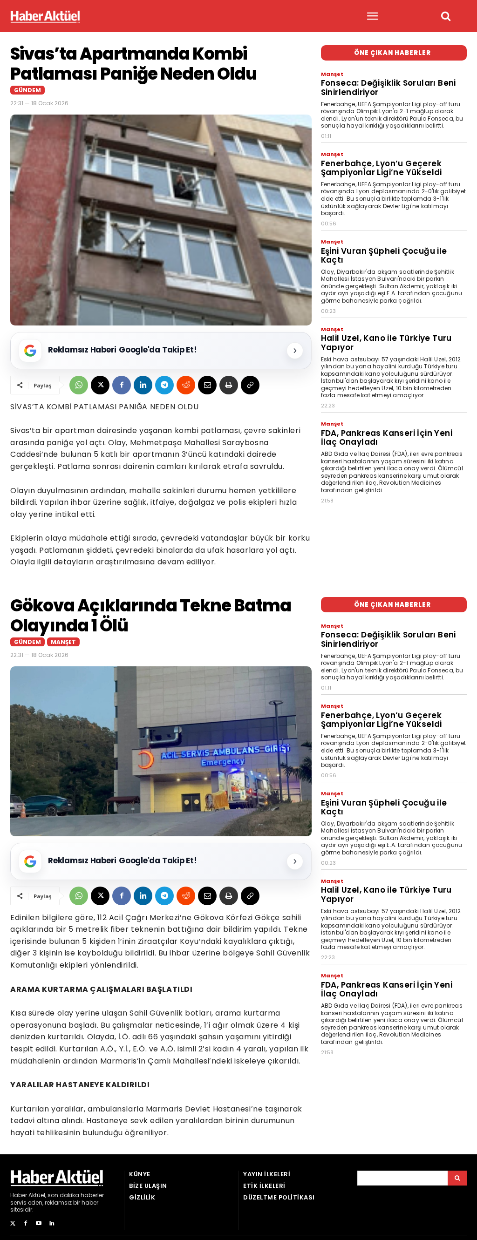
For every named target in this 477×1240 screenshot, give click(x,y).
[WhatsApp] (78, 385)
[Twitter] (12, 1224)
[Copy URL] (250, 385)
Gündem (27, 90)
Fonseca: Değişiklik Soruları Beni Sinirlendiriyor (388, 87)
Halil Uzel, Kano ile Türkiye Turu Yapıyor (386, 342)
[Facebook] (121, 385)
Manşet (332, 74)
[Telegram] (164, 385)
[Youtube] (38, 1224)
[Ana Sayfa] (45, 16)
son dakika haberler (76, 1195)
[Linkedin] (143, 385)
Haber (18, 1195)
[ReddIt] (186, 385)
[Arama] (457, 1178)
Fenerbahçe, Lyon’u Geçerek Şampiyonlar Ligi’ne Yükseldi (381, 168)
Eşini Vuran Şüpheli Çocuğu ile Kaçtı (384, 255)
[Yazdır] (228, 385)
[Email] (207, 385)
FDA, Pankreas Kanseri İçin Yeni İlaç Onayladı (386, 437)
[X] (100, 385)
